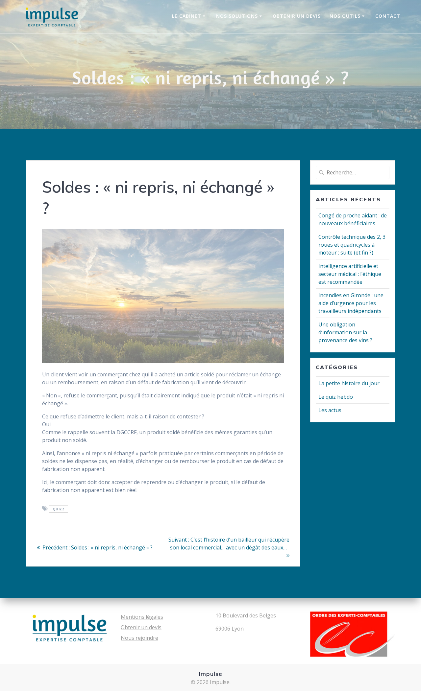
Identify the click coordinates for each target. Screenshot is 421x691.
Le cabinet (186, 16)
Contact (387, 16)
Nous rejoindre (139, 637)
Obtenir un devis (297, 16)
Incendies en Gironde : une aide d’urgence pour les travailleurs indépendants (351, 303)
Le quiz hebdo (335, 396)
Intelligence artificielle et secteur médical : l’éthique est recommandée (349, 273)
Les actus (329, 410)
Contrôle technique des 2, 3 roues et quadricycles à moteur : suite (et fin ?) (351, 244)
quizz (59, 509)
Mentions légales (142, 616)
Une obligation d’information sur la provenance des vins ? (345, 332)
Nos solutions (237, 16)
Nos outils (345, 16)
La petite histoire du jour (349, 383)
